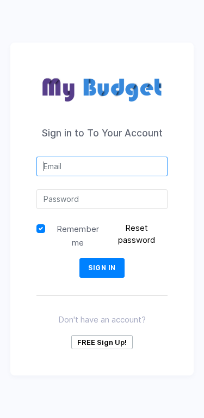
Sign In (102, 268)
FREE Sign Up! (102, 342)
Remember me (78, 236)
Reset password (136, 234)
